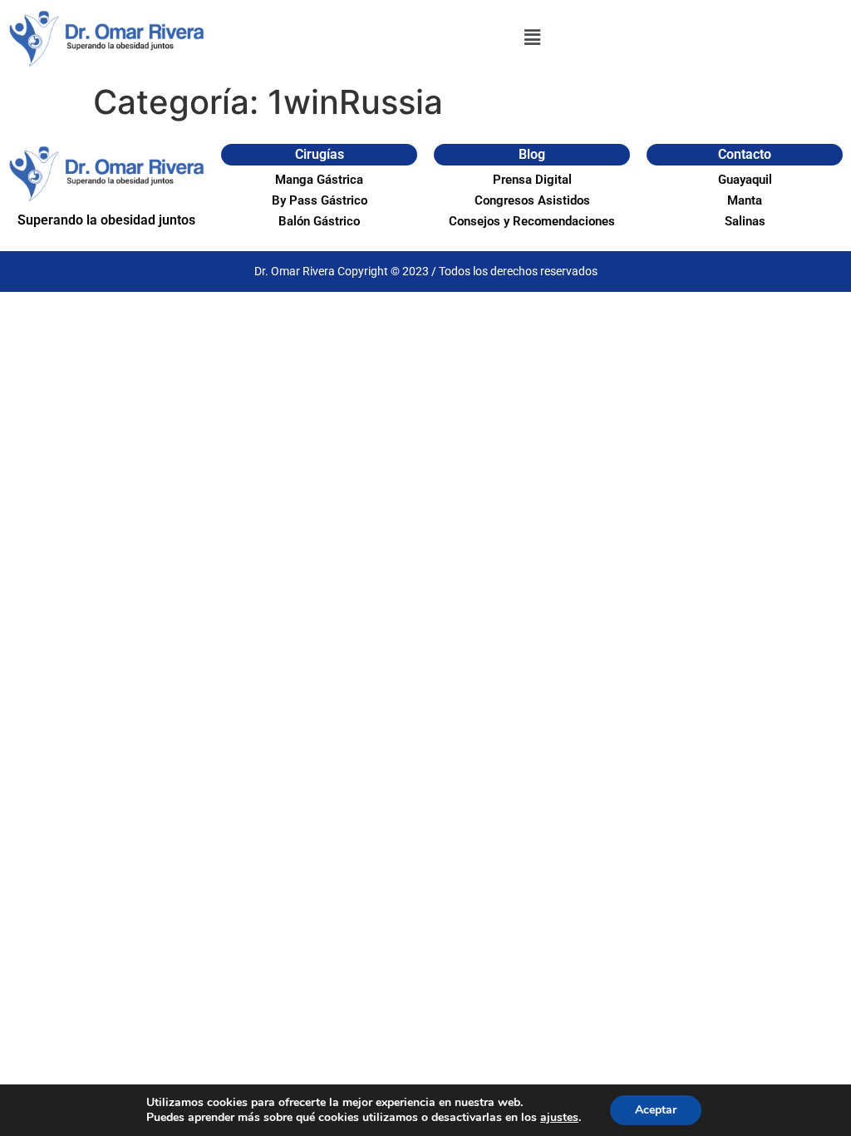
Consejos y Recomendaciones (532, 221)
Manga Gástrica (319, 179)
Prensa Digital (532, 179)
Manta (744, 200)
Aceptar (655, 1110)
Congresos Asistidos (532, 200)
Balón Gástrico (319, 221)
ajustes (559, 1117)
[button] (532, 37)
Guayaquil (745, 179)
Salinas (745, 221)
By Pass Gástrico (319, 200)
